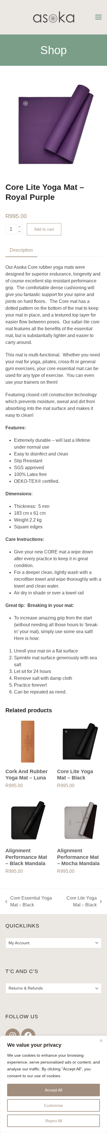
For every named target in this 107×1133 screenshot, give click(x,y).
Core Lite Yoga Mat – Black (78, 902)
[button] (98, 17)
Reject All (53, 1120)
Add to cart (44, 229)
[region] (53, 1084)
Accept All (53, 1090)
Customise (53, 1105)
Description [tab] (21, 250)
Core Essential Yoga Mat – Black (28, 902)
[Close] (101, 1040)
